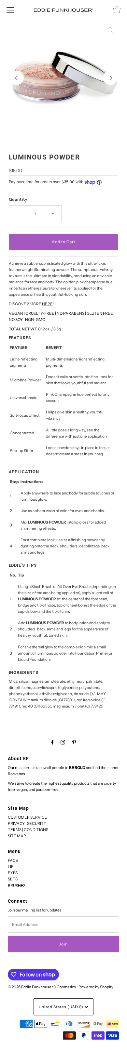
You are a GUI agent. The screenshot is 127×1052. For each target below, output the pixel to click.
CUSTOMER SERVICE (27, 817)
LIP (11, 866)
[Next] (110, 78)
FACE (13, 860)
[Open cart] (117, 10)
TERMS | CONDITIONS (28, 829)
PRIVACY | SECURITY (27, 823)
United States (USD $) (61, 1006)
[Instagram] (63, 742)
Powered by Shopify (95, 986)
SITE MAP (17, 835)
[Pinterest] (74, 742)
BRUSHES (16, 885)
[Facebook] (52, 742)
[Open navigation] (10, 10)
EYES (13, 872)
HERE (47, 303)
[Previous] (16, 78)
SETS (13, 879)
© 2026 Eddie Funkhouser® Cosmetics (42, 986)
